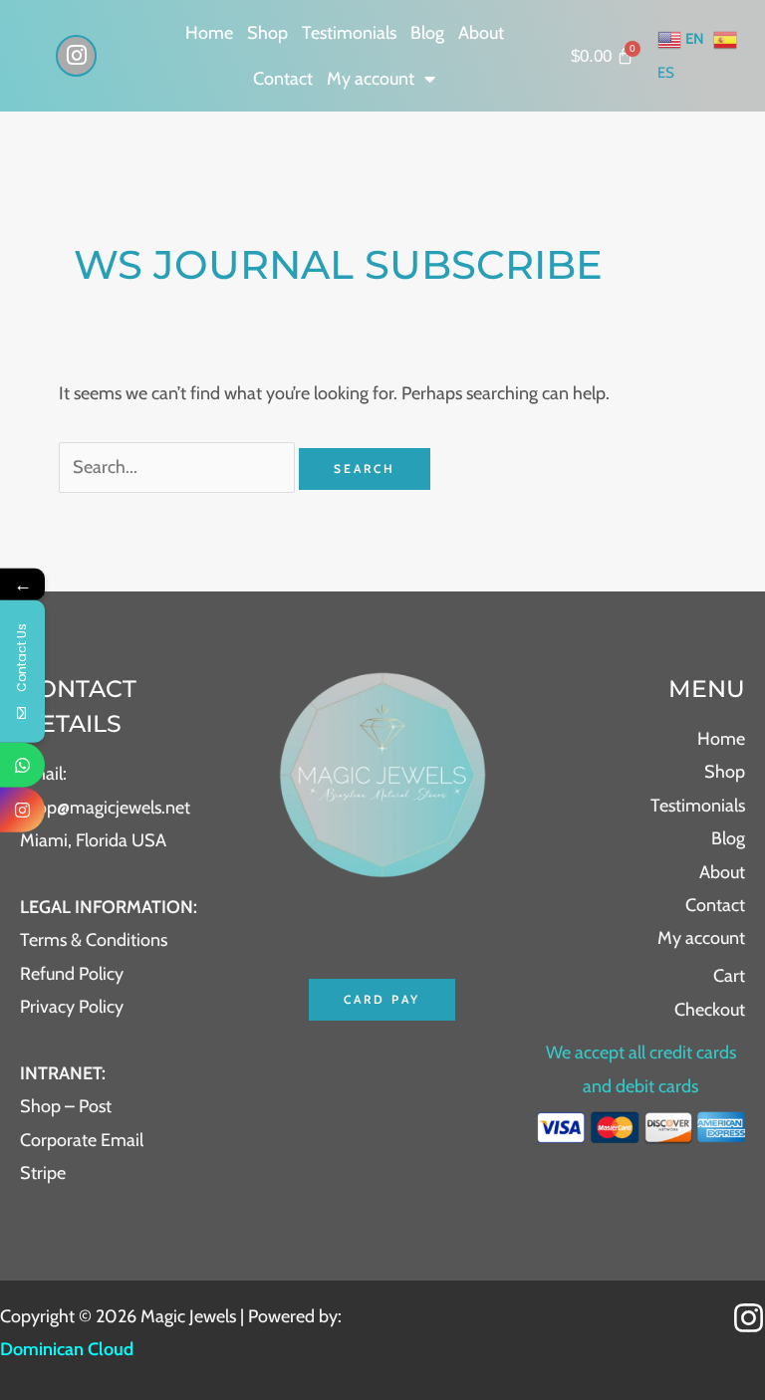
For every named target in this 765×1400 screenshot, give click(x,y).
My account (370, 79)
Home (209, 33)
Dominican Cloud (66, 1349)
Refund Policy (72, 974)
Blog (427, 33)
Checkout (709, 1010)
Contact (283, 79)
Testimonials (349, 33)
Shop (267, 33)
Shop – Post (66, 1106)
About (481, 33)
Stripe (43, 1173)
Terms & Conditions (93, 940)
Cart (729, 976)
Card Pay (382, 999)
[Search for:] (179, 467)
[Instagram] (748, 1317)
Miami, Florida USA (93, 840)
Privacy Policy (72, 1007)
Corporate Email (81, 1140)
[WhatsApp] (22, 765)
